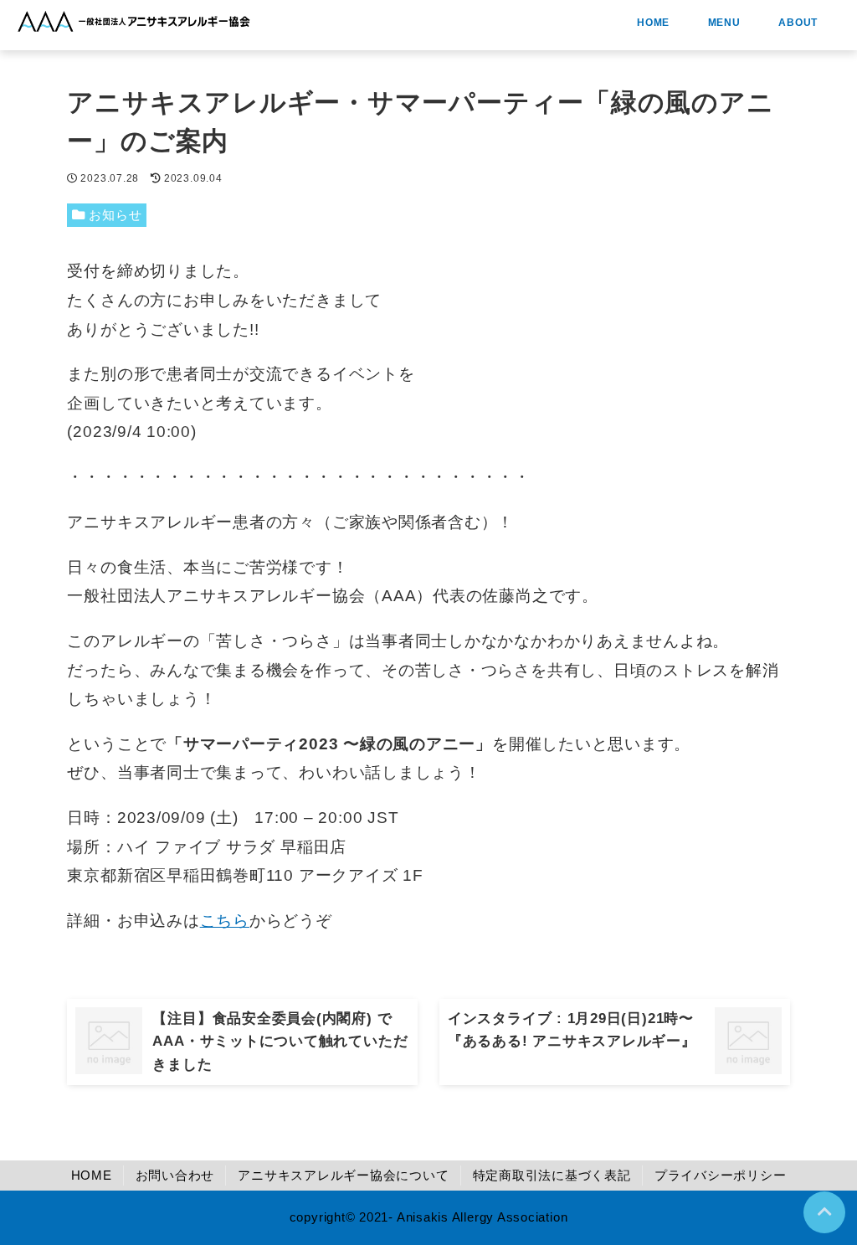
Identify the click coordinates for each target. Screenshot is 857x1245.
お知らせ (115, 215)
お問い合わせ (175, 1175)
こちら (224, 920)
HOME (650, 22)
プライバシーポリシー (720, 1175)
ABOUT (795, 22)
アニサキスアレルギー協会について (343, 1175)
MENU (721, 22)
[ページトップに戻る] (824, 1212)
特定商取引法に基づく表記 (552, 1175)
